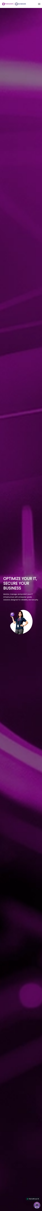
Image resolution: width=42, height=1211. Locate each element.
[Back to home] (14, 4)
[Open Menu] (39, 4)
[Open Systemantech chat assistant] (37, 1206)
